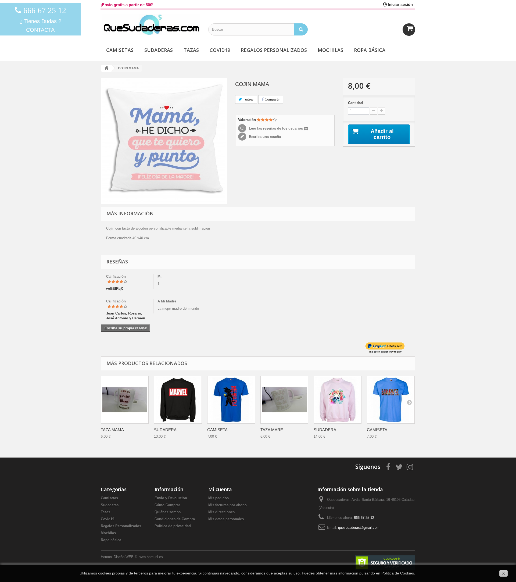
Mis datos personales (226, 519)
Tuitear (248, 99)
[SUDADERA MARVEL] (178, 400)
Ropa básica (369, 50)
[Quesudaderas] (150, 24)
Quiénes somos (168, 512)
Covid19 (220, 50)
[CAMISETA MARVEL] (391, 400)
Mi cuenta (220, 489)
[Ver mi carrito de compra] (409, 29)
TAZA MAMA (112, 429)
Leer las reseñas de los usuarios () (278, 128)
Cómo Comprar (167, 505)
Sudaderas (158, 50)
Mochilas (330, 50)
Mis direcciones (221, 512)
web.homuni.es (151, 557)
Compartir (272, 99)
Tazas (191, 50)
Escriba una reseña (264, 137)
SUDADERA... (167, 429)
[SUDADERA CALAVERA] (337, 400)
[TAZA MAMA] (125, 400)
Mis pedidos (218, 498)
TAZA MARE (271, 429)
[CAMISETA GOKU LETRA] (231, 400)
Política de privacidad (173, 526)
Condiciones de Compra (175, 519)
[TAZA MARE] (284, 400)
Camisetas (120, 50)
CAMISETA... (219, 429)
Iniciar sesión (400, 4)
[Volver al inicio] (106, 68)
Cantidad (355, 103)
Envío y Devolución (171, 498)
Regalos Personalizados (274, 50)
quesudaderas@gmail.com (358, 528)
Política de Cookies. (398, 573)
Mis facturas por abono (227, 505)
